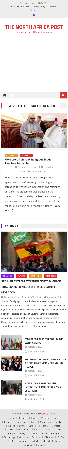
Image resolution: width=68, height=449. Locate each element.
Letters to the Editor (51, 441)
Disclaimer (53, 6)
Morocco (27, 155)
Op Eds (60, 437)
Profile (11, 441)
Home (11, 418)
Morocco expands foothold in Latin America (44, 341)
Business (22, 418)
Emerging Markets (40, 418)
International (24, 429)
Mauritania (42, 425)
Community (21, 422)
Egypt (21, 425)
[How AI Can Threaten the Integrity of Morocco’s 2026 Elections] (11, 387)
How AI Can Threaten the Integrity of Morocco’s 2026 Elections (43, 387)
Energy (56, 418)
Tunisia (10, 429)
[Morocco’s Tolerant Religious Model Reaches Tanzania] (34, 130)
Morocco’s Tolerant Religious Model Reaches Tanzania (28, 161)
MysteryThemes (47, 413)
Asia (59, 429)
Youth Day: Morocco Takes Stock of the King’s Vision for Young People (45, 363)
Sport (44, 433)
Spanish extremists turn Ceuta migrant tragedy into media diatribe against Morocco (31, 287)
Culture (34, 433)
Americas (48, 429)
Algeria (11, 425)
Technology (9, 437)
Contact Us (34, 10)
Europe (21, 276)
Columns (11, 226)
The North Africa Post (19, 6)
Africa (37, 429)
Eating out (56, 433)
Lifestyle (23, 433)
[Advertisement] (34, 64)
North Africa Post (33, 297)
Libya (31, 425)
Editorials (48, 437)
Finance (8, 422)
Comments (45, 422)
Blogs (33, 422)
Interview (22, 441)
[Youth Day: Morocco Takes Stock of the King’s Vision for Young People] (11, 363)
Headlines (11, 155)
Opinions (23, 437)
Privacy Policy (39, 6)
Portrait (34, 441)
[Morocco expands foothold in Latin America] (11, 342)
